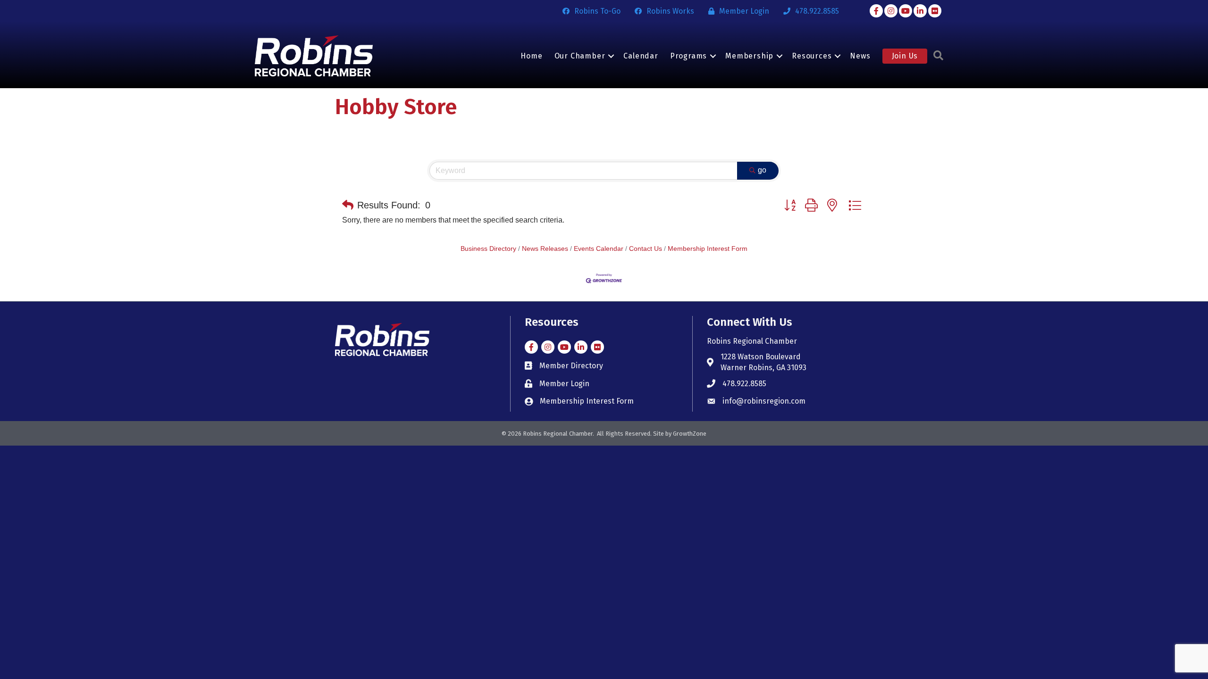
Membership (749, 55)
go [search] (762, 170)
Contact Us (645, 248)
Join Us (905, 55)
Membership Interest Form (707, 248)
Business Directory (488, 248)
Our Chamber (579, 55)
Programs (688, 55)
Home (531, 55)
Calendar (640, 55)
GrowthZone (689, 433)
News (860, 55)
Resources (811, 55)
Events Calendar (598, 248)
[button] (347, 205)
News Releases (545, 248)
